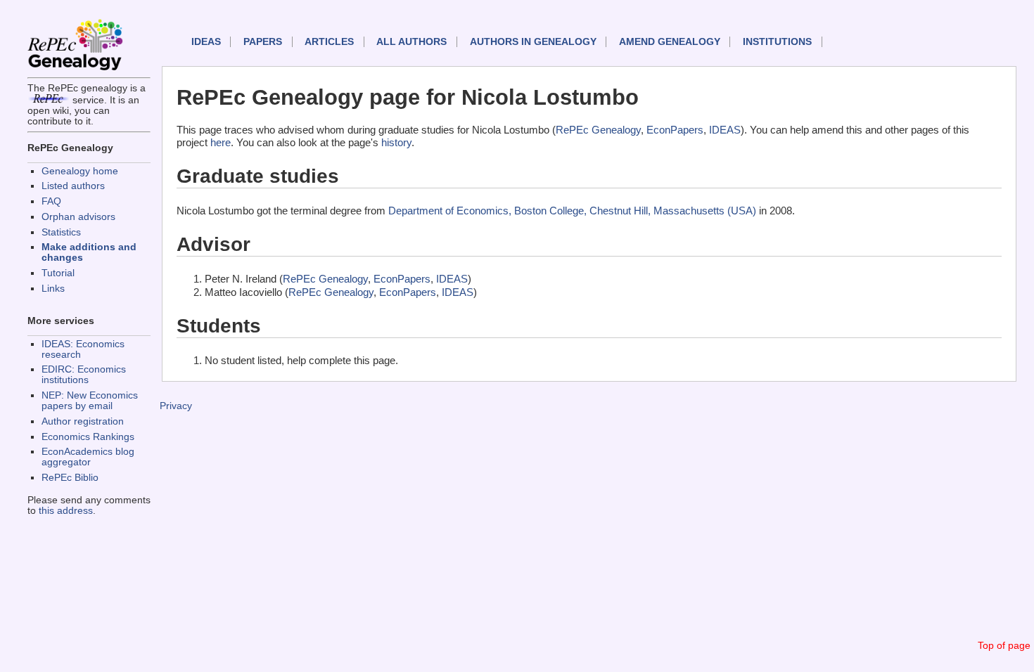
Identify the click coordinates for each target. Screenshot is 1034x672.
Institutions (777, 42)
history (396, 142)
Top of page (1004, 645)
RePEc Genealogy (598, 130)
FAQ (51, 201)
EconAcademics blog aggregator (88, 456)
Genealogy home (80, 171)
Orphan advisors (78, 217)
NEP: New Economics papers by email (90, 400)
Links (53, 288)
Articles (329, 42)
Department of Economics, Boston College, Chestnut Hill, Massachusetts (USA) (572, 211)
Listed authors (73, 186)
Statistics (61, 232)
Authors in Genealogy (533, 42)
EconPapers (674, 130)
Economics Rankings (88, 437)
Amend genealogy (669, 42)
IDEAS (206, 42)
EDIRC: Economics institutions (84, 374)
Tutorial (58, 273)
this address (66, 510)
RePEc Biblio (70, 477)
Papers (262, 42)
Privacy (176, 406)
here (220, 142)
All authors (411, 42)
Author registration (83, 421)
